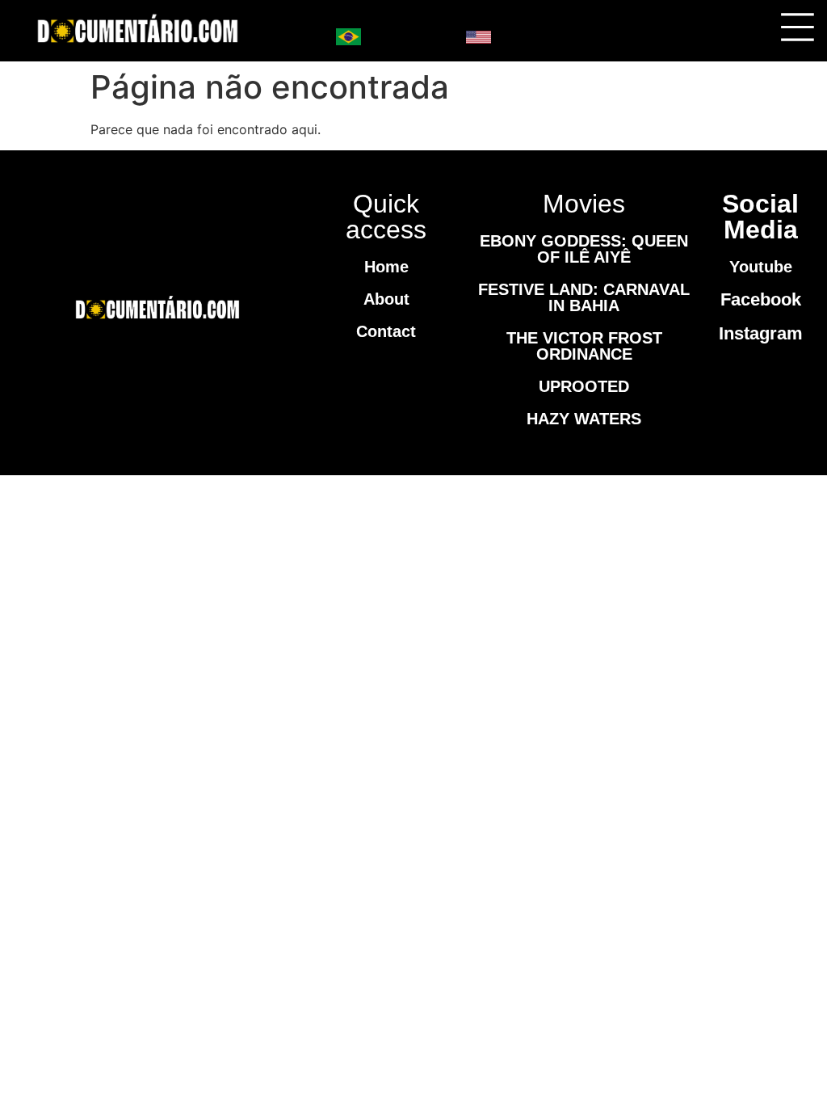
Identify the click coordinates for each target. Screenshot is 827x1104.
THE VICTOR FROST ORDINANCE (584, 346)
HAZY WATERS (584, 419)
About (386, 299)
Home (386, 267)
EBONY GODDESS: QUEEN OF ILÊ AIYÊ (584, 249)
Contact (386, 331)
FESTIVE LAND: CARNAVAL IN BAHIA (584, 297)
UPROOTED (584, 386)
